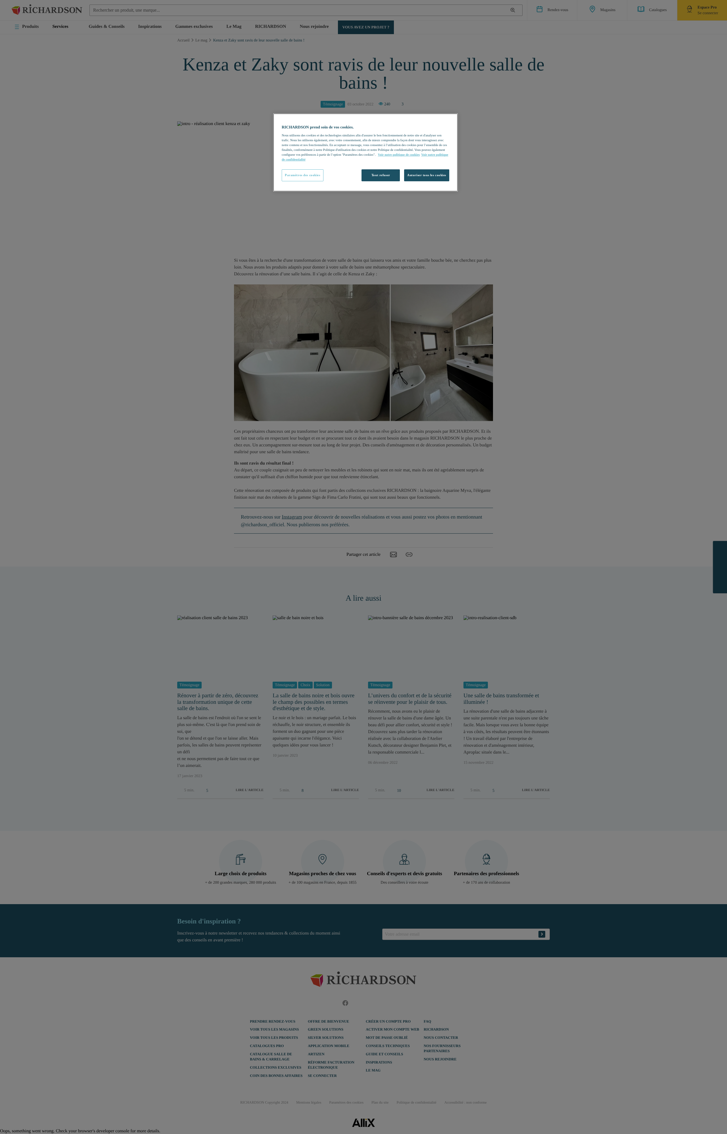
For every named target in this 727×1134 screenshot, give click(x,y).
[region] (365, 152)
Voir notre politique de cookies (399, 155)
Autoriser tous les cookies (426, 175)
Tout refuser (380, 175)
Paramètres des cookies (302, 175)
